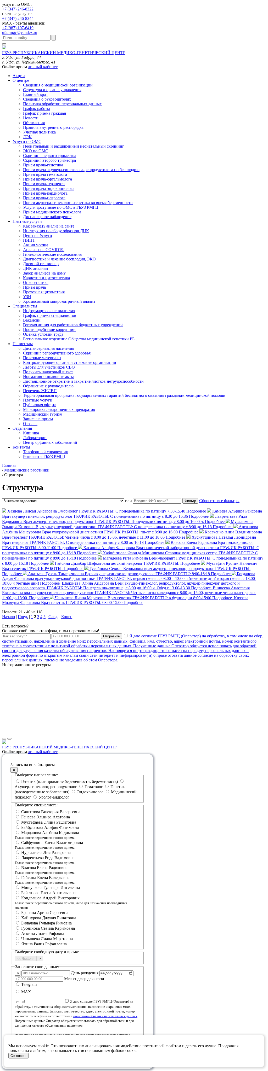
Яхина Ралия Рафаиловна (44, 944)
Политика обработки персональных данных (62, 104)
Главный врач (35, 94)
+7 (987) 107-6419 (18, 28)
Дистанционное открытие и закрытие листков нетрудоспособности (83, 381)
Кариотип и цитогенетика (46, 278)
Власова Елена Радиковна (45, 870)
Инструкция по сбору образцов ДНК (56, 231)
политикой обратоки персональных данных (105, 1016)
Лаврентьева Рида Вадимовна (45, 860)
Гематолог (93, 786)
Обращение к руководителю (48, 386)
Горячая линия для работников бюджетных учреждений (73, 325)
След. (53, 616)
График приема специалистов (49, 315)
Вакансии (32, 320)
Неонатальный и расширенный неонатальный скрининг (73, 146)
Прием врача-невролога (44, 198)
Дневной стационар (41, 263)
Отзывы (30, 423)
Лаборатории (35, 437)
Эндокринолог (90, 792)
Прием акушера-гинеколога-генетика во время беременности (78, 202)
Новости (30, 118)
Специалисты (25, 306)
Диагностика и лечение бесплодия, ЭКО (59, 259)
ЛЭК (27, 137)
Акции (19, 75)
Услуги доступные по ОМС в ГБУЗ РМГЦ (60, 207)
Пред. (23, 616)
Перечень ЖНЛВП (40, 390)
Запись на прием (38, 419)
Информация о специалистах (49, 311)
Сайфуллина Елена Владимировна (49, 844)
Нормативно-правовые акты (48, 376)
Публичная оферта (39, 405)
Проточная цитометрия (44, 292)
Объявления (34, 122)
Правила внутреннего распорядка (53, 127)
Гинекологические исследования (52, 254)
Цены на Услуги (37, 235)
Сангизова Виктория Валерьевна (50, 812)
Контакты (21, 447)
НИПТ (29, 240)
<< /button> (26, 959)
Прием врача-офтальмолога (47, 179)
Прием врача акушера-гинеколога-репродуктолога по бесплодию (81, 169)
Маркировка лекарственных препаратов (59, 409)
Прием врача (34, 287)
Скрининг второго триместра (49, 160)
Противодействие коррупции (49, 329)
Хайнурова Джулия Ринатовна (48, 918)
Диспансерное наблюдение (47, 216)
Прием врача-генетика (43, 165)
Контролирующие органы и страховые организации (69, 362)
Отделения (22, 428)
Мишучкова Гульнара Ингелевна (50, 887)
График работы (36, 108)
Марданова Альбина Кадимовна (47, 835)
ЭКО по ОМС (35, 151)
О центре (21, 80)
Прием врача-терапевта (44, 184)
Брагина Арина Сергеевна (44, 912)
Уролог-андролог (53, 797)
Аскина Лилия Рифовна (42, 933)
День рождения (84, 973)
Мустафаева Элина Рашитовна (48, 822)
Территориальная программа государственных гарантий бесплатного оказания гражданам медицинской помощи (124, 395)
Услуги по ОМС (27, 141)
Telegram (28, 984)
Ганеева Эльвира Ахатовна (45, 817)
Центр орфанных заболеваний (50, 442)
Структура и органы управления (52, 90)
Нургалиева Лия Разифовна (46, 852)
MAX (25, 991)
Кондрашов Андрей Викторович (71, 903)
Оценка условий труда (43, 334)
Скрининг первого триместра (49, 155)
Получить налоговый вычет (48, 372)
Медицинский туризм (42, 414)
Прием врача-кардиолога (45, 193)
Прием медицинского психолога (52, 212)
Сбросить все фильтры (219, 500)
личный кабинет (43, 67)
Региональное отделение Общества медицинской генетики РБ (79, 339)
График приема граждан (44, 113)
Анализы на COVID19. (43, 249)
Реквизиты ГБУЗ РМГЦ (44, 456)
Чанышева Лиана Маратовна (47, 938)
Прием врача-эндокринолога (48, 188)
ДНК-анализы (35, 268)
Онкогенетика (35, 282)
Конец (66, 616)
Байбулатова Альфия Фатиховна (50, 827)
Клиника (31, 433)
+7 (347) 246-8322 (18, 9)
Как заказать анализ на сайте (48, 226)
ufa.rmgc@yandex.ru (19, 32)
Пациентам (23, 343)
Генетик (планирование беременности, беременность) (69, 781)
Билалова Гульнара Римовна (46, 923)
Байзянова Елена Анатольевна (48, 892)
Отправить (111, 636)
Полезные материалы (42, 358)
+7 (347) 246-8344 (18, 18)
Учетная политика (39, 132)
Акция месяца (35, 245)
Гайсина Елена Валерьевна (45, 879)
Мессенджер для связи (84, 978)
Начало (8, 616)
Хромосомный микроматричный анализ (59, 301)
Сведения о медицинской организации (58, 85)
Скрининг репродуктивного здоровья (57, 353)
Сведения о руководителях (47, 99)
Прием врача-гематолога (45, 174)
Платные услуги (27, 221)
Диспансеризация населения (48, 348)
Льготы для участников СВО (49, 367)
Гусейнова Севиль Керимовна (48, 928)
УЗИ (27, 296)
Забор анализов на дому (44, 273)
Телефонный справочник (45, 452)
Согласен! (18, 1056)
